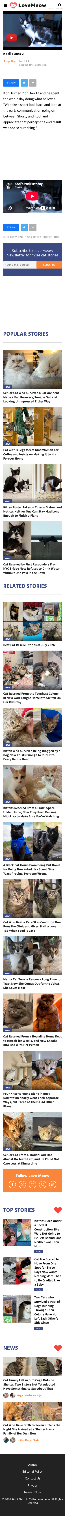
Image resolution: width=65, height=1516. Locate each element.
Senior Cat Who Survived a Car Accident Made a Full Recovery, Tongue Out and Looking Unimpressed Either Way (31, 397)
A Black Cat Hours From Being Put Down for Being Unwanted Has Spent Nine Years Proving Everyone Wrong (31, 869)
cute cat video (13, 237)
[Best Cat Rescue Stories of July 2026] (32, 621)
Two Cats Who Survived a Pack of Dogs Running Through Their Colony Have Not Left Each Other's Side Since (47, 1310)
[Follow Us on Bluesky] (42, 1184)
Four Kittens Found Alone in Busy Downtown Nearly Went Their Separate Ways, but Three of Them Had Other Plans (31, 1100)
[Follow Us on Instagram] (32, 1184)
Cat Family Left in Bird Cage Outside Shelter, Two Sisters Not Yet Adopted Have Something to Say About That (29, 1384)
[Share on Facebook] (11, 83)
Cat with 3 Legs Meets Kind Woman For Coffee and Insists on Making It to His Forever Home (30, 454)
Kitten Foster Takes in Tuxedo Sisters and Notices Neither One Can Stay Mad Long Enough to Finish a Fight (32, 511)
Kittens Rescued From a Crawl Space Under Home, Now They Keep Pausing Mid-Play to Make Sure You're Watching (31, 812)
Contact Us (32, 1479)
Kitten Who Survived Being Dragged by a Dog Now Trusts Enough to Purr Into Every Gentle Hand (31, 755)
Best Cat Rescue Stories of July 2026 (29, 645)
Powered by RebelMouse (55, 8)
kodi (56, 237)
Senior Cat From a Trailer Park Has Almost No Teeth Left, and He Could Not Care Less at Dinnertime (31, 1159)
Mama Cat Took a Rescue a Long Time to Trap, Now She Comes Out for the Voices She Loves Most (31, 983)
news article (33, 237)
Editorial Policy (32, 1472)
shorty (47, 237)
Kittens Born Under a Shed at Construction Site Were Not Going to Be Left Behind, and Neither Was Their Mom (48, 1233)
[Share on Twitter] (24, 83)
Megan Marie (24, 1395)
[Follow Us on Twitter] (22, 1184)
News (7, 386)
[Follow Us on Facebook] (12, 1184)
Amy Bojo (10, 61)
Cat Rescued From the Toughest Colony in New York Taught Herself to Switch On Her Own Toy (32, 697)
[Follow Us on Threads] (52, 1184)
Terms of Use (32, 1493)
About (32, 1465)
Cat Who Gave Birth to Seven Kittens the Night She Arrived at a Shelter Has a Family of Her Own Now (31, 1429)
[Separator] (32, 83)
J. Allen (21, 1440)
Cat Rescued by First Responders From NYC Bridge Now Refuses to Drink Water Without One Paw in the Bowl (31, 568)
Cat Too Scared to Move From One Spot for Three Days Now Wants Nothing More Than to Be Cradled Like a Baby (47, 1271)
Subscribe (49, 265)
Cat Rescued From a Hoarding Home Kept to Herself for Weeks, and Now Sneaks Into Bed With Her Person (32, 1040)
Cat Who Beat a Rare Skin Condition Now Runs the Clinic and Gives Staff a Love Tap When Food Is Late (32, 926)
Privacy (33, 1486)
